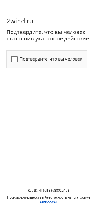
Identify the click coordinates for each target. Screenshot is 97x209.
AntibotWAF (48, 202)
